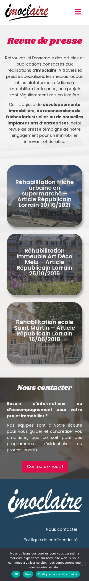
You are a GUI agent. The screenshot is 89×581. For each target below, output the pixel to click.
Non (28, 574)
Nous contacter (62, 529)
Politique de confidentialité (51, 540)
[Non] (82, 564)
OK (16, 574)
